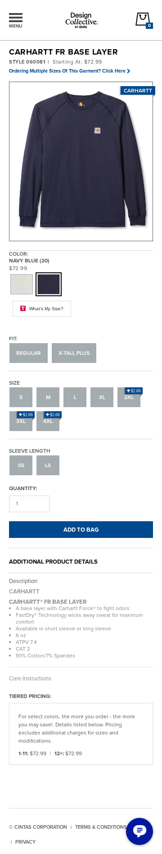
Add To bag (81, 529)
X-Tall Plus (74, 353)
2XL (132, 395)
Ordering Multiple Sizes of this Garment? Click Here (67, 70)
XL (102, 397)
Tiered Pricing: (30, 696)
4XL (51, 419)
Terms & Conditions (101, 827)
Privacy (25, 841)
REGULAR (28, 353)
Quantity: (23, 488)
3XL (24, 419)
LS (48, 465)
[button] (81, 162)
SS (21, 465)
